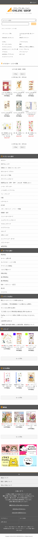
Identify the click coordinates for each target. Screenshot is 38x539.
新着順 (24, 69)
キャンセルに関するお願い (8, 307)
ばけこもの (22, 54)
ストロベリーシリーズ (7, 56)
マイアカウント (4, 518)
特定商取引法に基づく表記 (9, 528)
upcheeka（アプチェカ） (8, 54)
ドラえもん (4, 51)
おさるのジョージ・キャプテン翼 (10, 49)
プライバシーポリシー (20, 528)
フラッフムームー (23, 51)
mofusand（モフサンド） (8, 37)
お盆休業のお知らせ (6, 321)
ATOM (20, 530)
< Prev (15, 74)
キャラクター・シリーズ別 (11, 28)
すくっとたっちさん (7, 44)
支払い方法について (13, 526)
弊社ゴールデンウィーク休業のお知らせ (12, 300)
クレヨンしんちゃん (7, 46)
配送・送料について (22, 526)
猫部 (20, 44)
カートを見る (23, 518)
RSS (17, 530)
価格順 (19, 69)
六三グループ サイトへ (19, 509)
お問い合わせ (4, 521)
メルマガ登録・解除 (30, 528)
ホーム (3, 28)
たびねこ (4, 41)
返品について (30, 526)
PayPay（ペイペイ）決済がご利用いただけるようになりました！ (18, 316)
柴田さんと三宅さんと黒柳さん (26, 46)
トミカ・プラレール (24, 49)
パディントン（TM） (7, 33)
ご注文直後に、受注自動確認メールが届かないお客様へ (16, 304)
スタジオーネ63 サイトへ (19, 512)
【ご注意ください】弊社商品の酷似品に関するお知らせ (16, 311)
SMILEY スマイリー (24, 37)
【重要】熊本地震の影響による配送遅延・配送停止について (17, 324)
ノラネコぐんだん (23, 41)
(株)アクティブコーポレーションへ (19, 505)
